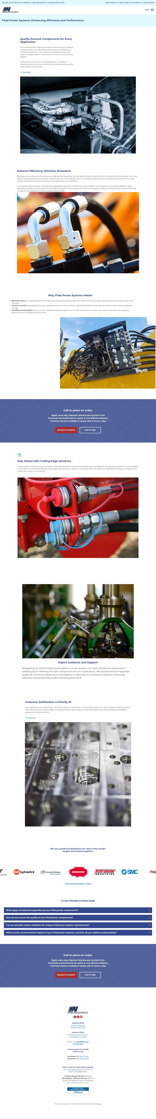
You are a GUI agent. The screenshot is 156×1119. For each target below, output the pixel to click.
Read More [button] (27, 72)
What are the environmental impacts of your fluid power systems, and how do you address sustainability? (61, 932)
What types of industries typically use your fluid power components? (42, 910)
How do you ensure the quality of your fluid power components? (39, 917)
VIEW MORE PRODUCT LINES (78, 884)
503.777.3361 (124, 3)
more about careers (75, 1069)
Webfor (98, 1104)
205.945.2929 (148, 3)
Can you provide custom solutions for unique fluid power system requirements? (47, 925)
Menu (147, 10)
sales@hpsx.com (82, 1042)
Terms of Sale (78, 1044)
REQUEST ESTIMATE (66, 430)
